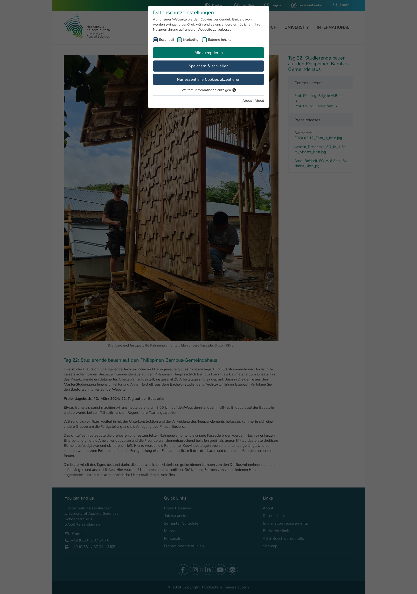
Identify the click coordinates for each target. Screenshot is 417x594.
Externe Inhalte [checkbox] (219, 39)
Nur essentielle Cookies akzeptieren (208, 79)
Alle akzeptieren (209, 52)
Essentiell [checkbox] (166, 39)
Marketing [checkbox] (191, 39)
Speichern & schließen (209, 65)
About (247, 100)
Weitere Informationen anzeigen (206, 90)
